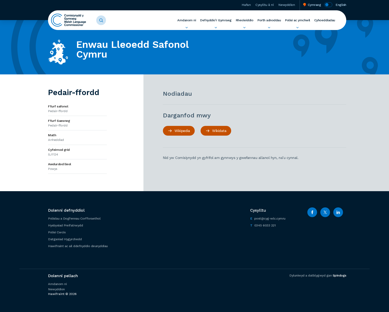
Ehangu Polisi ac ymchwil (297, 27)
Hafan (246, 5)
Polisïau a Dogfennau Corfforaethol (74, 218)
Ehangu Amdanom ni (186, 27)
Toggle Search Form (101, 20)
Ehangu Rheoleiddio (244, 27)
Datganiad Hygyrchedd (65, 239)
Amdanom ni (186, 20)
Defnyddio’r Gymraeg (216, 20)
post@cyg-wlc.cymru (267, 218)
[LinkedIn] (338, 212)
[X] (325, 212)
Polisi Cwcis (56, 232)
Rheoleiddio (244, 20)
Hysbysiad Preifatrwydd (65, 225)
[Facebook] (312, 212)
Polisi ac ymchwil (297, 20)
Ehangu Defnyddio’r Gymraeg (216, 27)
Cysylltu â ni (264, 5)
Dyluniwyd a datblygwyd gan (317, 275)
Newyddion (286, 5)
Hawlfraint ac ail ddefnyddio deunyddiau (78, 246)
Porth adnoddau (269, 20)
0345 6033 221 (263, 225)
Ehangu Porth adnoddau (269, 27)
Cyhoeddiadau (324, 20)
